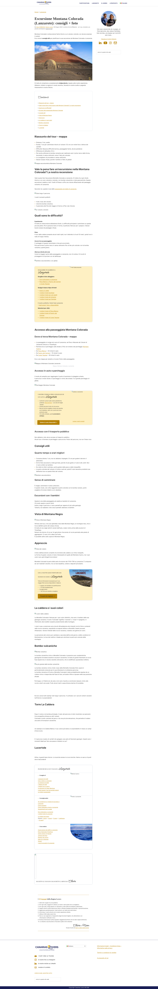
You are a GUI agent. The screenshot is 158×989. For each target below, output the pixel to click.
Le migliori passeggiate (44, 792)
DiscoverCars (48, 402)
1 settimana (61, 818)
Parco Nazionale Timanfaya (45, 832)
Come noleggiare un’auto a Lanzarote (48, 807)
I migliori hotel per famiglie (47, 299)
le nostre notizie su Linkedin (47, 963)
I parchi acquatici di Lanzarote (46, 843)
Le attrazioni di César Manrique (46, 788)
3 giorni (45, 818)
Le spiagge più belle (43, 782)
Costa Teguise (42, 355)
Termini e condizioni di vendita (106, 952)
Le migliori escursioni (43, 816)
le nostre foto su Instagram (46, 959)
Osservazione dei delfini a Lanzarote (48, 830)
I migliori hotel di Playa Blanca (48, 311)
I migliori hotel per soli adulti (48, 295)
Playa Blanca (42, 351)
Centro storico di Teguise (44, 833)
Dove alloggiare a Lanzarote (48, 279)
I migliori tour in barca (44, 786)
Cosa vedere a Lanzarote (45, 780)
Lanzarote (43, 12)
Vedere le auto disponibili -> (48, 422)
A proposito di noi (102, 958)
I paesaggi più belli (43, 779)
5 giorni (55, 818)
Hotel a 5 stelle (44, 290)
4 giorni (50, 818)
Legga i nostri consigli (78, 421)
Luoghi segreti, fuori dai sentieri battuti (48, 790)
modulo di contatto (44, 967)
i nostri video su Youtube (46, 956)
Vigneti (40, 841)
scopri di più (49, 28)
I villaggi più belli (42, 784)
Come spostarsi (42, 805)
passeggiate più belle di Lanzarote (65, 189)
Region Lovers (49, 27)
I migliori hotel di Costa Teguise (49, 317)
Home (36, 12)
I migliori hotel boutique (46, 293)
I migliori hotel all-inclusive (47, 297)
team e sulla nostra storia (82, 927)
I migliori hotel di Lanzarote (45, 814)
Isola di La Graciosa (43, 839)
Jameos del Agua (42, 835)
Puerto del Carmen (44, 353)
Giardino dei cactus (43, 837)
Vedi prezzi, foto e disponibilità (48, 305)
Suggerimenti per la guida (45, 809)
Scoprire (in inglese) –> (47, 596)
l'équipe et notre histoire (108, 39)
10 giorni (41, 820)
